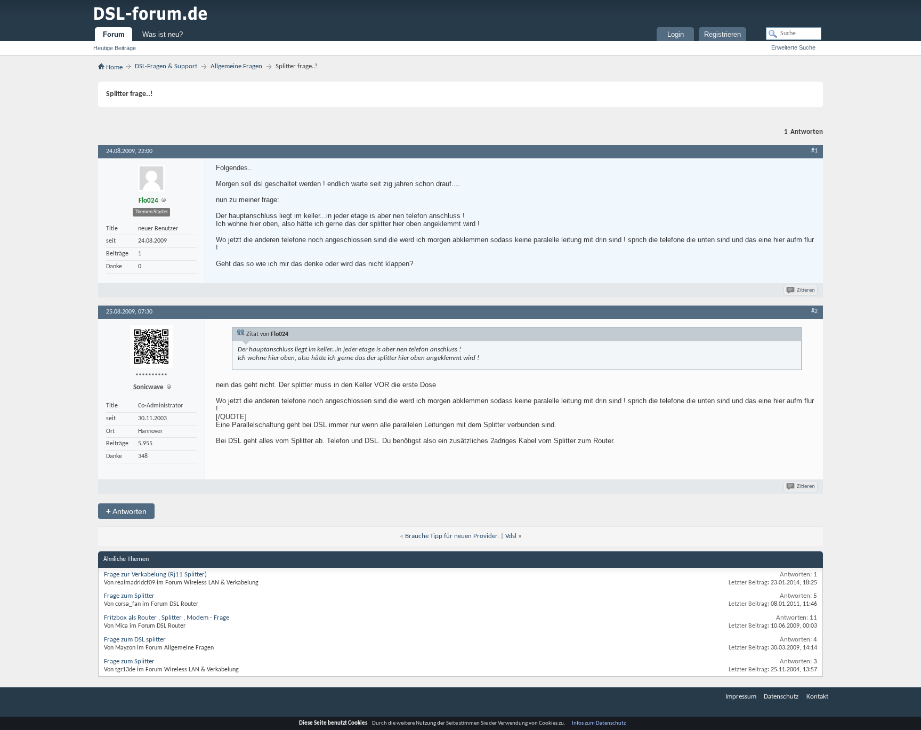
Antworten (126, 511)
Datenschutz (781, 696)
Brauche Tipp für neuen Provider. (452, 536)
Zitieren (806, 290)
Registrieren (722, 34)
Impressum (740, 696)
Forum (114, 34)
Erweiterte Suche (793, 47)
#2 (814, 311)
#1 (814, 151)
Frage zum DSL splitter (135, 639)
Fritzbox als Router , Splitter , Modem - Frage (166, 617)
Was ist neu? (162, 34)
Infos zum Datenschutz (599, 723)
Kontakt (817, 696)
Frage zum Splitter (129, 595)
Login (675, 34)
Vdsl (510, 536)
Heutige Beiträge (114, 48)
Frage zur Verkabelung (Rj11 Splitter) (155, 574)
